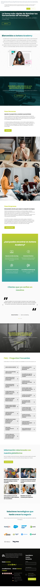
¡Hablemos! (6, 23)
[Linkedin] (10, 564)
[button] (19, 318)
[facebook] (12, 564)
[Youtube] (14, 564)
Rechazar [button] (33, 8)
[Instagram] (8, 564)
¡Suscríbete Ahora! (20, 95)
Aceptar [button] (28, 8)
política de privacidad (31, 574)
